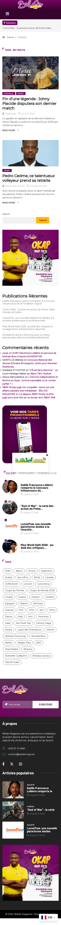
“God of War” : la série (41, 809)
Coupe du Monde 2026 (42, 590)
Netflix (8, 642)
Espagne (10, 603)
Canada (49, 577)
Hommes (43, 616)
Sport (21, 93)
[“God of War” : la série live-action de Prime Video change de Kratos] (13, 809)
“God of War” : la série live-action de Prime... (37, 507)
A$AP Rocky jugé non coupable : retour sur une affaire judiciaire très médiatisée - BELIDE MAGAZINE (28, 390)
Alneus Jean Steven (15, 186)
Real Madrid (11, 649)
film (42, 610)
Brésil (37, 577)
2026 (7, 570)
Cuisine (22, 597)
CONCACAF (11, 584)
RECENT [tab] (11, 473)
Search (6, 214)
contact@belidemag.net (21, 754)
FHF (21, 610)
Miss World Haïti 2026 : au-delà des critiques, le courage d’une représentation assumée (27, 328)
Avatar (8, 577)
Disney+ (35, 597)
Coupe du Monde (14, 590)
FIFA (31, 610)
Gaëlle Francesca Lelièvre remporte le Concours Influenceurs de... (37, 487)
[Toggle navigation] (7, 14)
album (19, 570)
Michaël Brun (38, 636)
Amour (32, 570)
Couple (9, 597)
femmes (38, 603)
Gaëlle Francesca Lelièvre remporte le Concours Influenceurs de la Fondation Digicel (28, 302)
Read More (8, 130)
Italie (7, 623)
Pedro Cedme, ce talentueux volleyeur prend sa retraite (28, 178)
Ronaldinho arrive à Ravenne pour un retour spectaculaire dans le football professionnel (26, 336)
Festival (9, 610)
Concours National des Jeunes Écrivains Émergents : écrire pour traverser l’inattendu (29, 363)
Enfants (50, 597)
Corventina (43, 584)
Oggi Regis (10, 113)
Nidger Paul (24, 642)
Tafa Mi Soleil (12, 662)
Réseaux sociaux (41, 655)
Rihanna (27, 649)
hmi (30, 616)
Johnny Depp (43, 623)
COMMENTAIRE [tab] (47, 473)
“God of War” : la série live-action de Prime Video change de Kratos (28, 311)
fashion (24, 603)
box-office (23, 577)
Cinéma (24, 503)
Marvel (50, 629)
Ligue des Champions (29, 629)
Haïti (20, 616)
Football (9, 93)
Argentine (46, 570)
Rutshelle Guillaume (16, 655)
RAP (38, 642)
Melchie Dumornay (15, 636)
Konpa (8, 629)
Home (10, 37)
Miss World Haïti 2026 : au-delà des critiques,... (37, 546)
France (8, 616)
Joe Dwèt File (23, 623)
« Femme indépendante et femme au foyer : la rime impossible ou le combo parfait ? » (30, 380)
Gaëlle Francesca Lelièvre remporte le (39, 789)
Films (52, 610)
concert (27, 584)
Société (24, 482)
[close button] (47, 455)
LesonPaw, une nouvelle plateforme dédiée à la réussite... (36, 526)
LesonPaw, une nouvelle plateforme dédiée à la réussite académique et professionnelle (28, 319)
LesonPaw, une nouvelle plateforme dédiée (42, 829)
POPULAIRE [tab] (26, 473)
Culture (25, 542)
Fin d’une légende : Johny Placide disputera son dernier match (29, 103)
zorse (5, 353)
